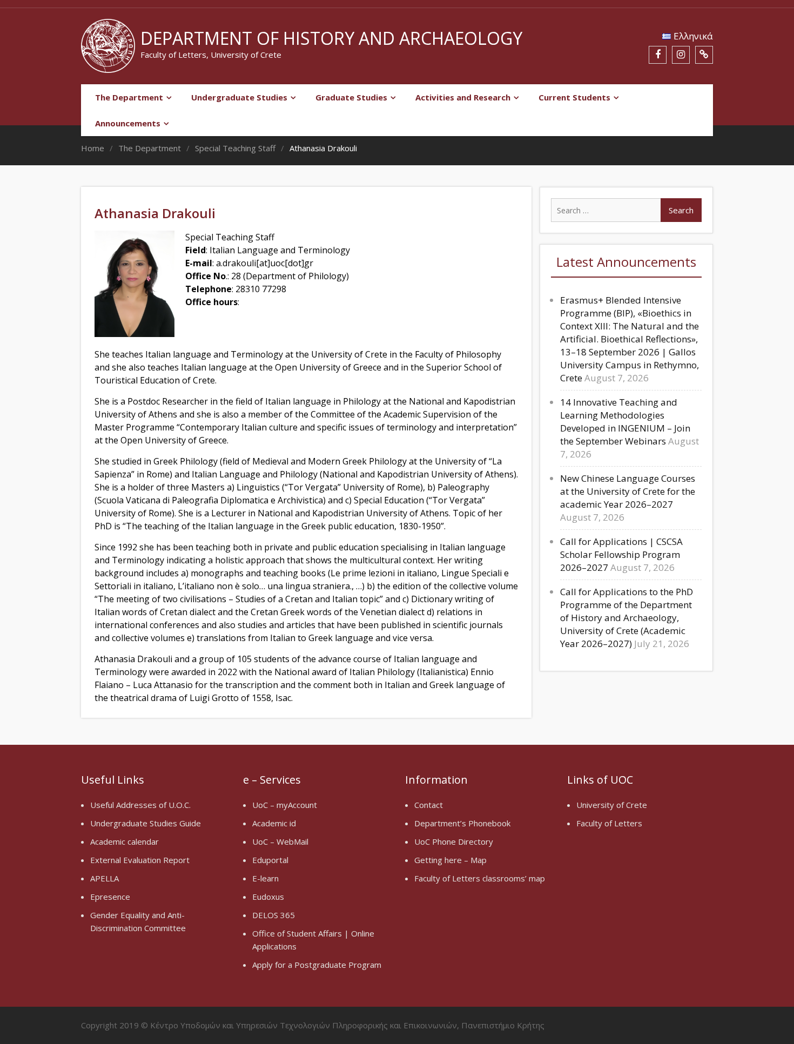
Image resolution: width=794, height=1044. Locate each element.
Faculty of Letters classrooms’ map (479, 878)
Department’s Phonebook (462, 823)
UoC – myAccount (284, 804)
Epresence (110, 896)
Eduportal (270, 859)
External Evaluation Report (140, 859)
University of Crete (611, 804)
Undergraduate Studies (239, 97)
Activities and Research (462, 97)
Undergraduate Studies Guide (145, 823)
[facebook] (658, 55)
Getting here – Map (450, 859)
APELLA (104, 878)
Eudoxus (268, 896)
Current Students (574, 97)
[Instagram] (681, 55)
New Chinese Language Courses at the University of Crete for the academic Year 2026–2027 (627, 491)
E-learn (265, 878)
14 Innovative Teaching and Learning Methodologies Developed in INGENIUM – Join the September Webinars (625, 421)
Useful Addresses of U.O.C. (140, 804)
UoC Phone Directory (453, 841)
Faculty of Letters (609, 823)
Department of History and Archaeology (331, 38)
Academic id (274, 823)
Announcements (127, 123)
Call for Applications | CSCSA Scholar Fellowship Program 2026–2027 (621, 554)
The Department (129, 97)
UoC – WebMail (280, 841)
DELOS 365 (273, 915)
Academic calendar (124, 841)
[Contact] (704, 55)
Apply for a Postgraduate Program (316, 964)
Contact (428, 804)
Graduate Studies (351, 97)
